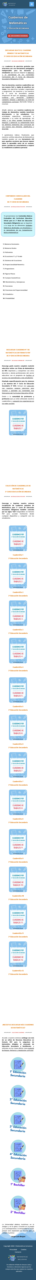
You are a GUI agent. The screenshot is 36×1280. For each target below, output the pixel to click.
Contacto (18, 1252)
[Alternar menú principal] (31, 4)
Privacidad (13, 1249)
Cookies (23, 1249)
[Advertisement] (18, 172)
